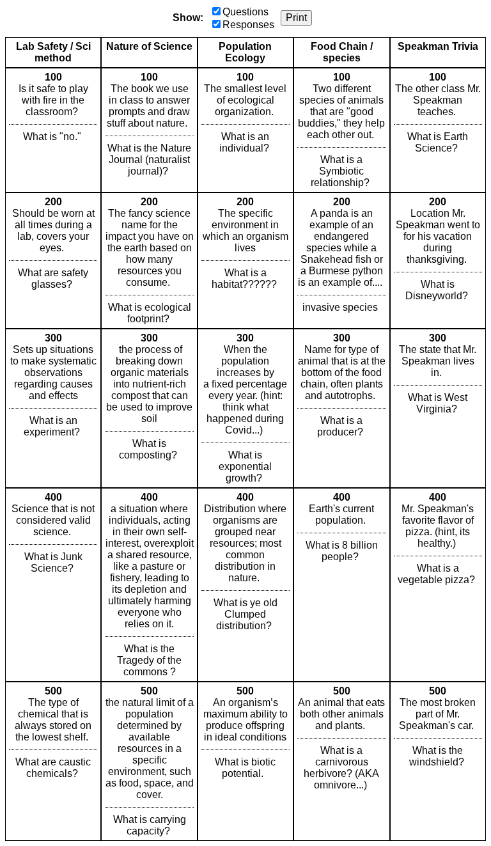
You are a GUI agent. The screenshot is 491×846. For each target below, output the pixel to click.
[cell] (53, 130)
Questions (245, 11)
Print (296, 17)
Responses (248, 24)
